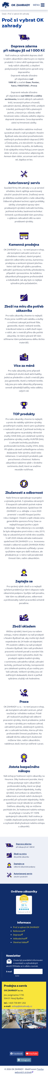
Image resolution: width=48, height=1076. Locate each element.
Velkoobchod (19, 938)
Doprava (17, 934)
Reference (18, 931)
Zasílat (17, 976)
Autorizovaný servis (23, 873)
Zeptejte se (19, 863)
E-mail (9, 971)
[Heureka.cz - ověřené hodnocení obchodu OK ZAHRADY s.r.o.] (24, 904)
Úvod (4, 14)
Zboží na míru (20, 854)
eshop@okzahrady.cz (22, 1006)
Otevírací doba (20, 942)
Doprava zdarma (23, 844)
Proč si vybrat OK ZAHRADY (26, 927)
